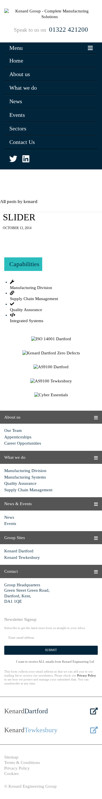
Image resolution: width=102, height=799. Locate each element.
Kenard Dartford (18, 551)
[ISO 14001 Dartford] (51, 339)
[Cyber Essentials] (51, 395)
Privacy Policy (86, 675)
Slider (19, 217)
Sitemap (11, 757)
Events (17, 115)
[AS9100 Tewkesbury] (51, 381)
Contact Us (22, 142)
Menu (16, 48)
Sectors (17, 128)
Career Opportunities (22, 443)
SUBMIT (51, 650)
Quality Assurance (20, 483)
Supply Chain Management (28, 490)
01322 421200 (68, 29)
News (15, 101)
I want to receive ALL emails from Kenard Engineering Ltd (55, 661)
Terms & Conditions (22, 762)
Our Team (13, 430)
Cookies (11, 773)
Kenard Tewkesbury (22, 557)
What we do (23, 88)
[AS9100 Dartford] (51, 367)
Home (16, 60)
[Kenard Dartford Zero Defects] (51, 353)
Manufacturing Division (25, 470)
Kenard (26, 711)
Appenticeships (17, 437)
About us (19, 74)
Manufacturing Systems (25, 477)
